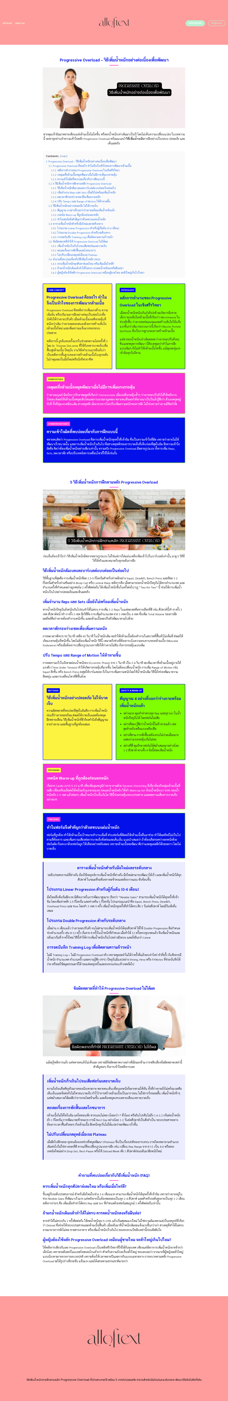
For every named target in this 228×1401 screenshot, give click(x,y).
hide (63, 156)
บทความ (20, 23)
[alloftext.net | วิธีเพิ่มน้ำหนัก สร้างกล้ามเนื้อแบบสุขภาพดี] (114, 22)
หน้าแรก (7, 23)
